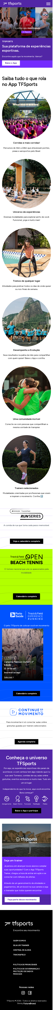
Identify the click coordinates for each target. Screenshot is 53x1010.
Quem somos (19, 941)
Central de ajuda (22, 950)
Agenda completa (26, 741)
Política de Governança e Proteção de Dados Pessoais (26, 971)
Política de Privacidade (25, 965)
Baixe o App (11, 63)
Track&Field (19, 955)
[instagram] (23, 993)
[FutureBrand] (29, 1003)
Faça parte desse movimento (22, 899)
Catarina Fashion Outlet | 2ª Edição (19, 663)
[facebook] (30, 993)
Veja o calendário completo (26, 541)
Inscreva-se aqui (12, 672)
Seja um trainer (21, 945)
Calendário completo (26, 596)
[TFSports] (12, 4)
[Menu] (48, 3)
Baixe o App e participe (26, 810)
